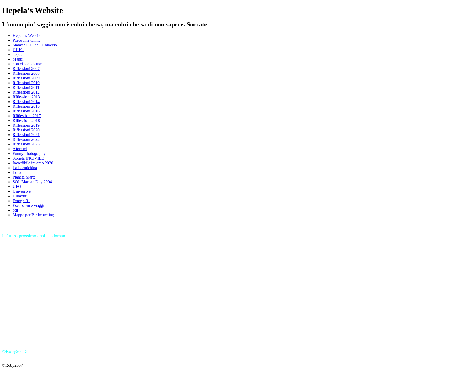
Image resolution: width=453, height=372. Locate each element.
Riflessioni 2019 (26, 125)
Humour (19, 196)
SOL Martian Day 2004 (32, 182)
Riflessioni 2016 (26, 111)
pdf (15, 210)
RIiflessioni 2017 (27, 116)
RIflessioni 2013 (26, 97)
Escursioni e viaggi (28, 205)
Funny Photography (29, 153)
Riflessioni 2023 (26, 144)
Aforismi (20, 149)
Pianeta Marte (24, 177)
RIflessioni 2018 (26, 120)
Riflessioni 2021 (26, 134)
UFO (17, 186)
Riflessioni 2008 (26, 73)
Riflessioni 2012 (26, 92)
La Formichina (25, 167)
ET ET (18, 49)
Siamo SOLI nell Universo (35, 45)
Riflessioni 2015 (26, 106)
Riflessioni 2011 (26, 87)
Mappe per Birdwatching (33, 215)
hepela (18, 54)
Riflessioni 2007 (26, 68)
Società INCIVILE (28, 158)
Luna (17, 172)
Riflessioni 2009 (26, 78)
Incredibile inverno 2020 (33, 163)
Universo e (22, 191)
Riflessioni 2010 (26, 82)
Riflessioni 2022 (26, 139)
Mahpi (18, 59)
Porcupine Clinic (26, 40)
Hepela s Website (27, 35)
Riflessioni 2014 (26, 101)
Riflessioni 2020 (26, 130)
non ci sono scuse (27, 64)
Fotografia (21, 200)
